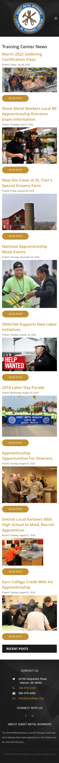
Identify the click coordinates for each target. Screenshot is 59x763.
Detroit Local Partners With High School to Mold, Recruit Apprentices (28, 524)
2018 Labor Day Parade (23, 387)
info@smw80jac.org (31, 698)
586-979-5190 (26, 687)
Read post (15, 98)
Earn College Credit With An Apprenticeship (27, 584)
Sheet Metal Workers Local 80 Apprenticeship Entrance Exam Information (29, 114)
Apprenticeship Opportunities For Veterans (27, 455)
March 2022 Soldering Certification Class (22, 56)
